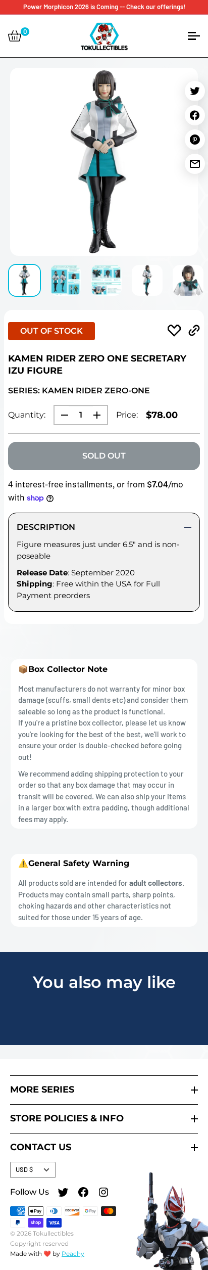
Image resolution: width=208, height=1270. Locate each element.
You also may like (104, 982)
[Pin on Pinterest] (195, 139)
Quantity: (26, 415)
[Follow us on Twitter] (63, 1193)
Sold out (104, 456)
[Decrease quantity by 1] (62, 415)
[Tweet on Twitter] (195, 91)
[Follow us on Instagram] (103, 1193)
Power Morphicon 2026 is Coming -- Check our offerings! (104, 7)
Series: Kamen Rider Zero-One (79, 390)
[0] (14, 35)
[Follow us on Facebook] (83, 1193)
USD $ (24, 1169)
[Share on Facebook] (195, 115)
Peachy (73, 1253)
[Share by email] (195, 164)
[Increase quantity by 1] (100, 415)
